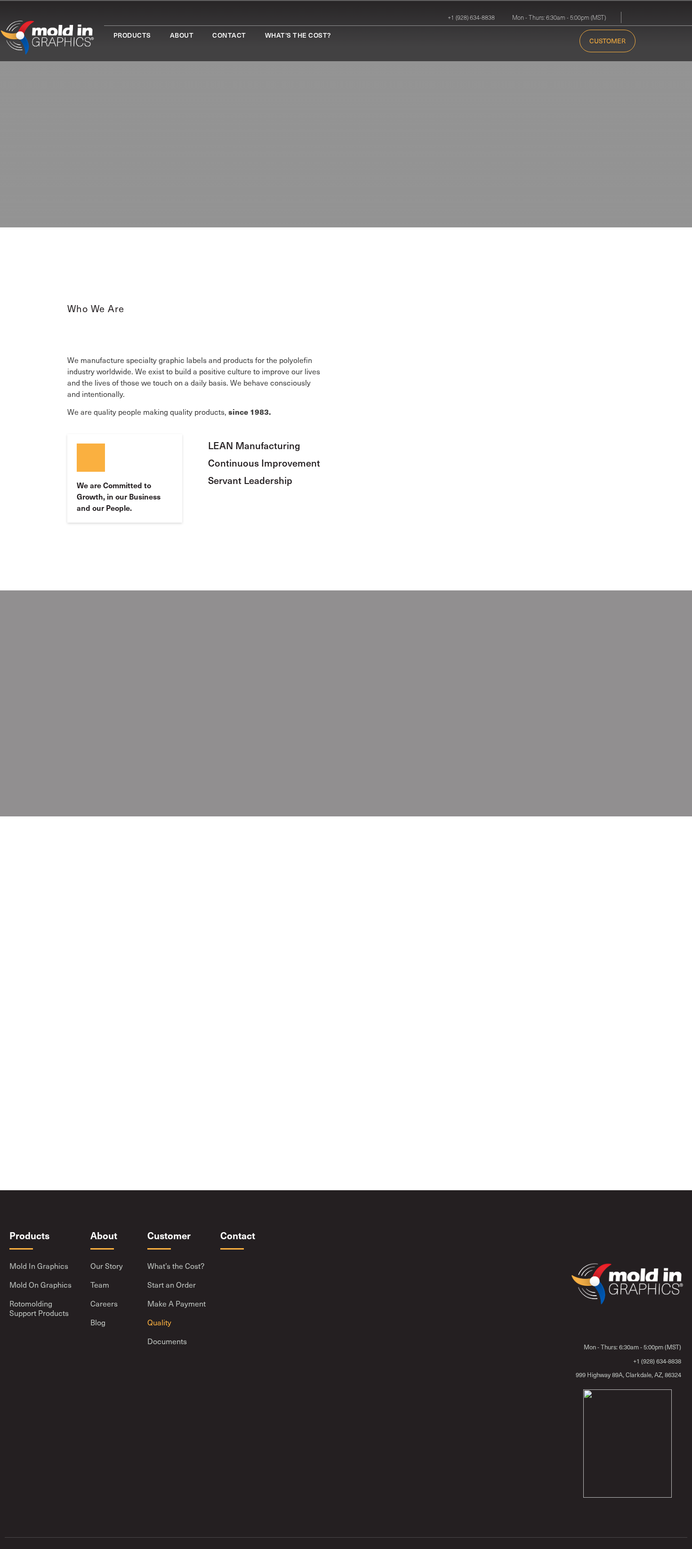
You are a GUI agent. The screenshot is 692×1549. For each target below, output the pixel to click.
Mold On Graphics (40, 1285)
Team (99, 1285)
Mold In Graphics (38, 1266)
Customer (607, 40)
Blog (97, 1322)
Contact (229, 35)
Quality (159, 1322)
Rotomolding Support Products (39, 1308)
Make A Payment (176, 1303)
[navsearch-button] (644, 40)
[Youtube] (656, 17)
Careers (104, 1303)
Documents (167, 1341)
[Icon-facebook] (670, 17)
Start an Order (171, 1285)
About (182, 35)
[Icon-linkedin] (643, 17)
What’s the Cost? (298, 35)
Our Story (106, 1266)
